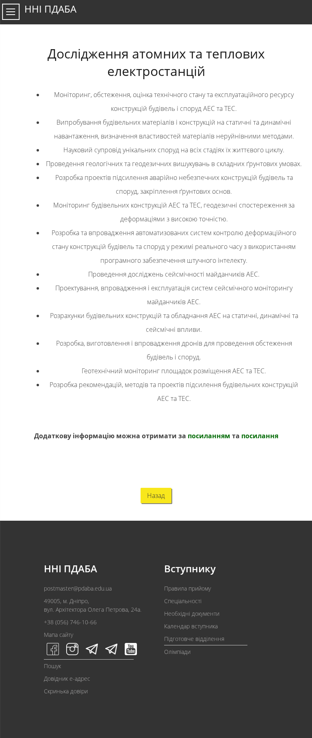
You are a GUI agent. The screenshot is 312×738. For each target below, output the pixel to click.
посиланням (209, 435)
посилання (259, 435)
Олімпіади (177, 652)
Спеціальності (183, 601)
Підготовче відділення (194, 639)
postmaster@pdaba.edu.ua (78, 588)
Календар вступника (191, 626)
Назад (156, 495)
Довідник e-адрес (67, 678)
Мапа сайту (58, 634)
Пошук (52, 666)
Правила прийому (187, 588)
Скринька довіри (66, 691)
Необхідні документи (191, 613)
